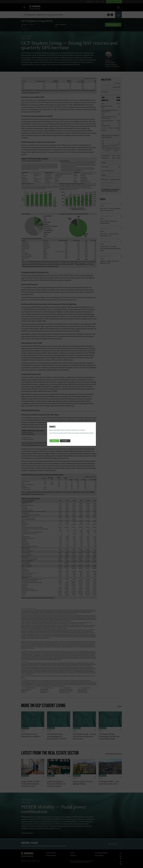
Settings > (65, 440)
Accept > (54, 440)
